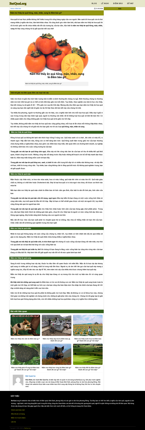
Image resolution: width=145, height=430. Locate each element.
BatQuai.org (17, 3)
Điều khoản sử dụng (18, 414)
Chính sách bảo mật (18, 410)
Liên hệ (13, 422)
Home (12, 8)
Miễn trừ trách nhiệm (18, 418)
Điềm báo (18, 8)
